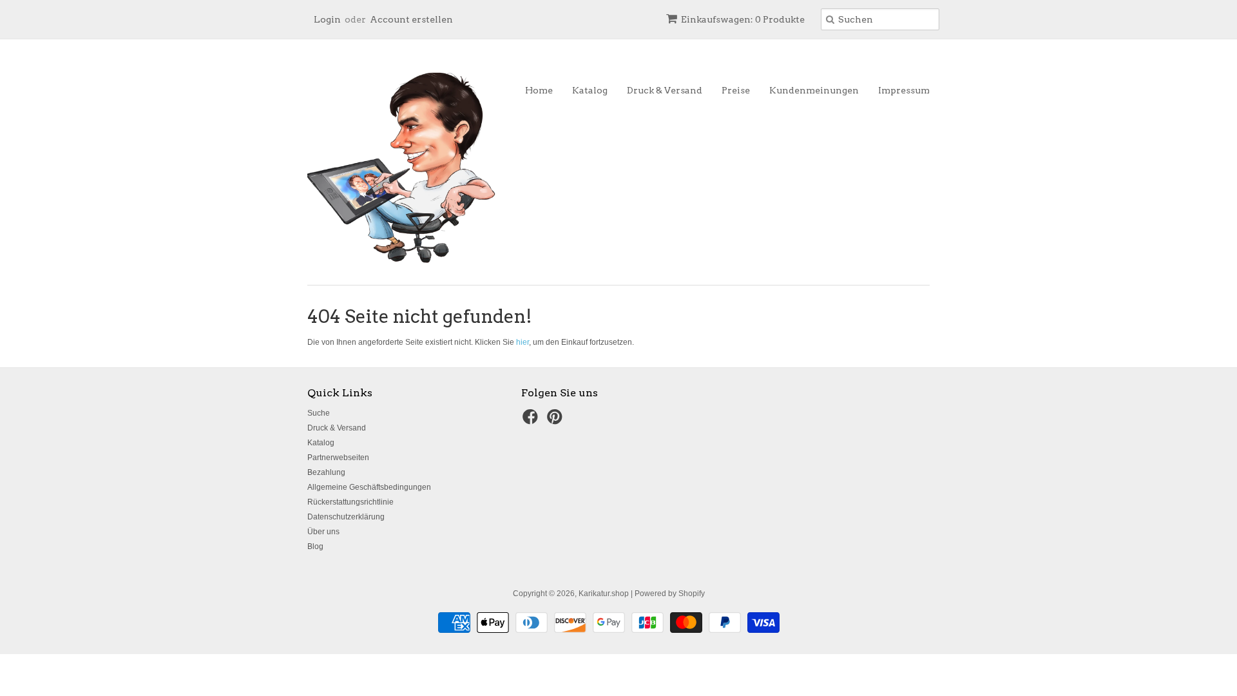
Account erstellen (411, 19)
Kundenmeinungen (814, 90)
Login (327, 19)
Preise (736, 90)
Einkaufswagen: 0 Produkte (743, 19)
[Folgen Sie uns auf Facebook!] (532, 420)
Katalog (590, 90)
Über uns (323, 531)
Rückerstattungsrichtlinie (350, 502)
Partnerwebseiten (338, 457)
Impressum (904, 90)
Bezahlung (326, 472)
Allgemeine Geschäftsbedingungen (369, 487)
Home (539, 90)
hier (522, 342)
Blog (315, 546)
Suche (318, 413)
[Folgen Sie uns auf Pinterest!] (556, 420)
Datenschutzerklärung (346, 516)
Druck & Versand (664, 90)
